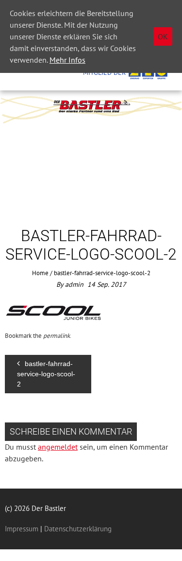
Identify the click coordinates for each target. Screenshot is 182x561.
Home (40, 273)
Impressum (21, 528)
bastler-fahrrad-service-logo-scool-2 (46, 374)
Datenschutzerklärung (77, 528)
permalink (56, 336)
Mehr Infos (67, 60)
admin (74, 284)
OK (163, 36)
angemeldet (58, 447)
